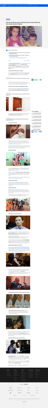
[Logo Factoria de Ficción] (19, 390)
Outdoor (15, 380)
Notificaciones (23, 376)
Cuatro (36, 375)
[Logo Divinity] (37, 388)
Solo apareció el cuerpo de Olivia (13, 145)
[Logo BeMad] (11, 393)
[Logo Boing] (28, 390)
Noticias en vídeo (9, 375)
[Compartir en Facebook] (29, 60)
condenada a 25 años (11, 174)
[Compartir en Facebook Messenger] (28, 60)
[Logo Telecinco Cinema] (28, 393)
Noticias (8, 371)
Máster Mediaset (23, 380)
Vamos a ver (15, 377)
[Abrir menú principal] (46, 5)
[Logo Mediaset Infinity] (10, 388)
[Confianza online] (24, 405)
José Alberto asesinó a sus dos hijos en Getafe (15, 189)
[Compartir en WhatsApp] (24, 60)
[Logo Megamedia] (24, 402)
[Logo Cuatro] (28, 388)
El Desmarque (37, 374)
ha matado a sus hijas (26, 63)
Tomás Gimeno (10, 140)
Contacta (22, 371)
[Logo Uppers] (19, 393)
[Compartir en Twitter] (26, 60)
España (8, 19)
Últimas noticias (9, 374)
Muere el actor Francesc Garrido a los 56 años (22, 3)
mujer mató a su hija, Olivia (24, 88)
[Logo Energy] (37, 390)
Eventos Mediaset (30, 375)
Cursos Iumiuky (30, 374)
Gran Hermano (16, 371)
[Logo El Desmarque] (10, 390)
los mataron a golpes (25, 168)
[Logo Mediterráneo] (32, 395)
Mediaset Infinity (37, 371)
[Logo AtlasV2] (15, 395)
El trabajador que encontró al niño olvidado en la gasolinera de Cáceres (8, 3)
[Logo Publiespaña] (24, 395)
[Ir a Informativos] (4, 5)
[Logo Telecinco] (19, 388)
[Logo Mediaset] (24, 384)
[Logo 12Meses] (37, 392)
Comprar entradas (30, 371)
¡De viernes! (15, 378)
